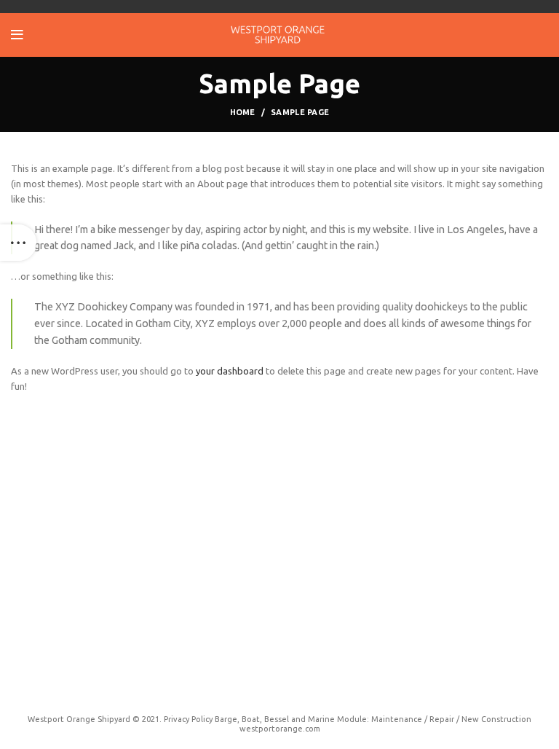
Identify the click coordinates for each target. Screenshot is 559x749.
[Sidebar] (18, 242)
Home (242, 112)
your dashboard (229, 371)
